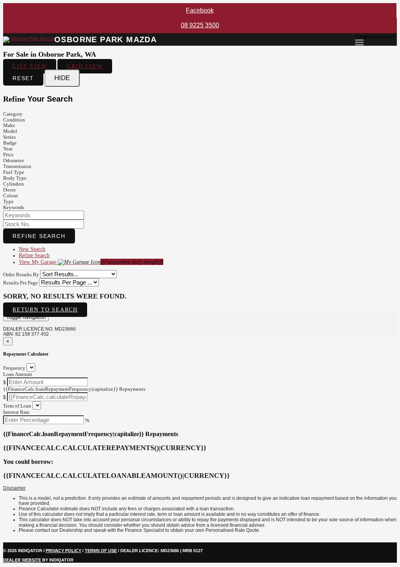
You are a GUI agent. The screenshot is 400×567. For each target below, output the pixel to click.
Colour (10, 196)
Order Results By (21, 274)
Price (8, 154)
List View (29, 66)
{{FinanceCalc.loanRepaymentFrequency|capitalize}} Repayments (74, 389)
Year (7, 149)
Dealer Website (22, 560)
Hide (62, 78)
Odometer (13, 160)
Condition (14, 120)
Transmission (17, 166)
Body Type (15, 178)
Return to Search (45, 310)
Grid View (84, 66)
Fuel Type (13, 172)
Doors (9, 190)
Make (9, 125)
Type (8, 201)
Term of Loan (17, 406)
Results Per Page (20, 283)
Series (9, 137)
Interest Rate (16, 412)
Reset (23, 78)
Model (10, 131)
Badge (10, 143)
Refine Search (39, 236)
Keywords (13, 207)
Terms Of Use (101, 550)
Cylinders (13, 184)
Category (13, 114)
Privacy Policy (63, 550)
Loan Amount (17, 374)
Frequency (14, 368)
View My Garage (91, 262)
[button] (200, 488)
